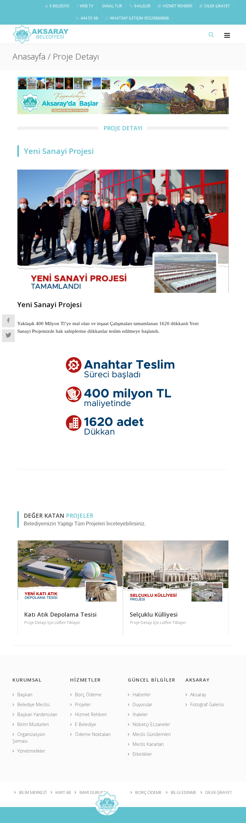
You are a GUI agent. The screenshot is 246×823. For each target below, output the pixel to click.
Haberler (142, 694)
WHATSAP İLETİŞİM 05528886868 (139, 18)
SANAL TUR (112, 6)
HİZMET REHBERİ (177, 6)
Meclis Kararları (148, 744)
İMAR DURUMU (93, 792)
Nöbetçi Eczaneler (151, 724)
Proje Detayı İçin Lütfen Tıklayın (53, 622)
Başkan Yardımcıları (37, 714)
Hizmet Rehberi (91, 714)
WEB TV (86, 6)
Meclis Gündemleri (152, 734)
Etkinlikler (142, 754)
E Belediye (85, 724)
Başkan (24, 694)
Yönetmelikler (31, 751)
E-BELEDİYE (59, 6)
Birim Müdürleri (33, 724)
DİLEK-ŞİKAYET (217, 6)
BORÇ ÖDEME (148, 792)
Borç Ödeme (88, 694)
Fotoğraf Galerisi (207, 704)
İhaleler (140, 714)
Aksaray (198, 694)
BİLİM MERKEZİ (32, 792)
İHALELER (142, 6)
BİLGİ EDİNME (183, 792)
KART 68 (62, 792)
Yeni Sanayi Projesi (49, 304)
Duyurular (142, 704)
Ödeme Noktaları (93, 734)
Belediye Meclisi (33, 704)
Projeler (83, 704)
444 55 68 (89, 18)
